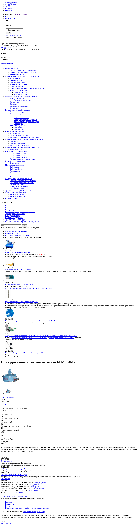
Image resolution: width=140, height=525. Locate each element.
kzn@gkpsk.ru (33, 490)
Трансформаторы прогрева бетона (18, 191)
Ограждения (14, 108)
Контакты (9, 10)
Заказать (12, 397)
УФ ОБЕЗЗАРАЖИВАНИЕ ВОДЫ (14, 475)
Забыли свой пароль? (13, 35)
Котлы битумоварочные (19, 135)
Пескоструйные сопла (18, 155)
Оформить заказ (7, 63)
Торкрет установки (17, 86)
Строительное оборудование (16, 231)
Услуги (7, 7)
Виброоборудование (17, 126)
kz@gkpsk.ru (18, 492)
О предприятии (11, 3)
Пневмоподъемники (17, 143)
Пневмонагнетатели (17, 82)
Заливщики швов (16, 175)
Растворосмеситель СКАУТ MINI (61, 338)
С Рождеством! (6, 461)
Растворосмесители (17, 74)
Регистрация (10, 18)
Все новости (5, 479)
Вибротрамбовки (16, 169)
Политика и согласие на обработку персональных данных (27, 508)
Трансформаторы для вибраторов (26, 122)
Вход (7, 16)
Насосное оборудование (14, 218)
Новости (8, 9)
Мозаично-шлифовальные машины (23, 181)
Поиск (7, 506)
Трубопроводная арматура (15, 220)
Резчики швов (15, 171)
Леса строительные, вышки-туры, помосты (21, 96)
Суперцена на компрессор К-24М (17, 252)
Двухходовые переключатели (20, 145)
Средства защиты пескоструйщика (22, 159)
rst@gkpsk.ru (39, 488)
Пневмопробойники (12, 198)
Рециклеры (14, 177)
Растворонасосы (16, 80)
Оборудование (10, 5)
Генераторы (9, 206)
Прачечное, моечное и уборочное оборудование (23, 222)
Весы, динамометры (12, 216)
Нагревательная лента (18, 194)
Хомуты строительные (22, 100)
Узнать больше (6, 523)
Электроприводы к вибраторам (25, 120)
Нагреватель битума (17, 196)
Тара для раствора (20, 94)
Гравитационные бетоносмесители (23, 70)
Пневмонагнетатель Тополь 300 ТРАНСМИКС (29, 338)
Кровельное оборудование (15, 131)
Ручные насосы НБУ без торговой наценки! (21, 302)
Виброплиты (14, 167)
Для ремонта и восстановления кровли (24, 137)
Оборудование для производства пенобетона (22, 147)
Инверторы (18, 124)
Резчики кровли (16, 133)
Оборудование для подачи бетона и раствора (22, 76)
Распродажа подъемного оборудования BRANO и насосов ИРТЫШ (30, 321)
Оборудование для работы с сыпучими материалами (24, 139)
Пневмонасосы (15, 141)
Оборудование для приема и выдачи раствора (27, 88)
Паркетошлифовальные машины (22, 183)
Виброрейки (18, 130)
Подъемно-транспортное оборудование (20, 212)
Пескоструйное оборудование (16, 151)
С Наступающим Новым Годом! (13, 469)
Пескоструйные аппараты (19, 153)
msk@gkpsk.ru (34, 485)
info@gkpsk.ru (6, 48)
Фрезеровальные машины (19, 187)
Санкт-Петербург (20, 14)
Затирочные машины (17, 189)
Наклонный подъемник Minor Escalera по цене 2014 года (26, 353)
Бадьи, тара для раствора (19, 90)
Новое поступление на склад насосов (19, 285)
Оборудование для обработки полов (18, 179)
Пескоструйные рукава (18, 157)
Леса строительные (17, 98)
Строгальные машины (18, 185)
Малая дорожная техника (14, 165)
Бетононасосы (15, 78)
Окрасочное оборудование (15, 161)
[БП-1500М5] (10, 385)
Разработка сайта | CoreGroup (34, 512)
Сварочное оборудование (14, 208)
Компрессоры (10, 210)
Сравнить (4, 397)
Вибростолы (18, 128)
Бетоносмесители (11, 69)
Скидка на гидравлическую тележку (18, 269)
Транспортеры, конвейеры (15, 214)
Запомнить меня (14, 30)
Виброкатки (14, 173)
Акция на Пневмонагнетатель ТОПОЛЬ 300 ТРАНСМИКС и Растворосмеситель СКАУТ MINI (41, 336)
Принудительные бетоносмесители (23, 72)
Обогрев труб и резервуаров (15, 192)
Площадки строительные (19, 106)
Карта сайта (9, 504)
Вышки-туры (14, 102)
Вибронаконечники (21, 118)
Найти (24, 225)
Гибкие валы (19, 116)
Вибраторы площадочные (19, 112)
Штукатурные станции (18, 84)
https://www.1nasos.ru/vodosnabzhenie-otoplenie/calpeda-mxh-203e (28, 288)
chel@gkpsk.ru (35, 487)
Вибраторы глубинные (18, 114)
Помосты (13, 104)
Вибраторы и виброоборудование (17, 110)
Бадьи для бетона (20, 92)
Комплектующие (16, 149)
